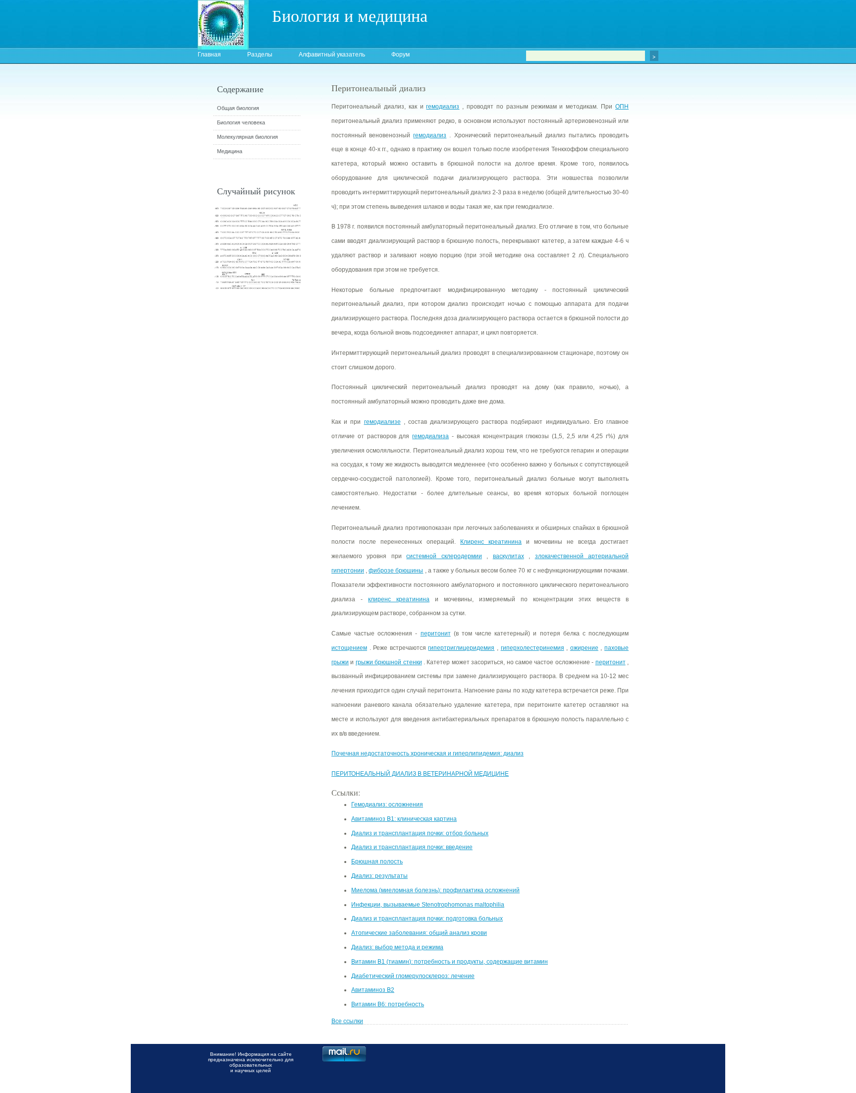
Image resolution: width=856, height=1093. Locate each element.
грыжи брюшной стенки (389, 662)
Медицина (229, 151)
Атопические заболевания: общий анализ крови (419, 932)
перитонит (436, 633)
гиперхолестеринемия (532, 647)
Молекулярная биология (247, 137)
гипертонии (347, 570)
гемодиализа (430, 436)
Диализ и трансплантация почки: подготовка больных (427, 918)
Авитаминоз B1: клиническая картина (404, 818)
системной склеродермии (444, 556)
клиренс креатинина (398, 599)
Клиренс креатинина (491, 541)
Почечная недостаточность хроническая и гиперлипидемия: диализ (427, 753)
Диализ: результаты (379, 875)
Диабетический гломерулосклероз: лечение (413, 976)
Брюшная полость (377, 861)
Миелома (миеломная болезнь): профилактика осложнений (435, 890)
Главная (209, 54)
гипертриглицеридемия (461, 647)
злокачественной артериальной (582, 556)
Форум (400, 54)
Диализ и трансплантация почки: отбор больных (419, 833)
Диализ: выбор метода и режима (397, 947)
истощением (349, 647)
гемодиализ (442, 106)
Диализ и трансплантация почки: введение (412, 847)
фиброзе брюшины (396, 570)
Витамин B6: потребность (387, 1004)
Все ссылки (347, 1021)
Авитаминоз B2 (372, 989)
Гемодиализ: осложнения (387, 804)
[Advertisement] (683, 260)
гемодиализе (382, 421)
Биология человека (241, 122)
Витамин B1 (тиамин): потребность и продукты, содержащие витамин (449, 961)
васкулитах (508, 556)
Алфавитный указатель (332, 54)
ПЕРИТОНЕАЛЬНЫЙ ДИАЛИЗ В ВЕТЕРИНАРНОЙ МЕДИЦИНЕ (420, 773)
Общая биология (238, 108)
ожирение (584, 647)
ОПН (622, 106)
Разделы (259, 54)
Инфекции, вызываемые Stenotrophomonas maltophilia (427, 904)
